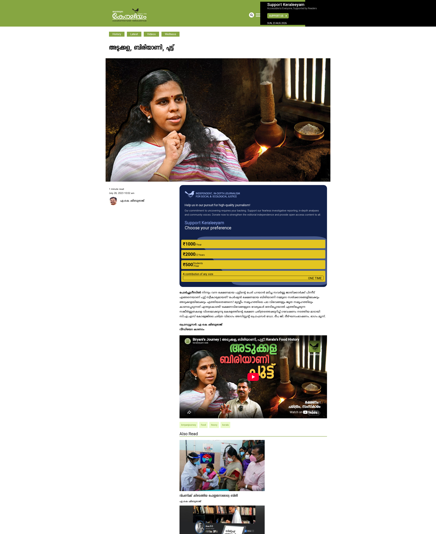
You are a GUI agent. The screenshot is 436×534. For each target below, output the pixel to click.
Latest (134, 34)
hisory (214, 425)
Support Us (276, 15)
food (203, 425)
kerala (225, 425)
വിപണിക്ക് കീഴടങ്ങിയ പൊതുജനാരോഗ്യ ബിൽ (209, 496)
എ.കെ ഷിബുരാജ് (190, 501)
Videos (151, 34)
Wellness (170, 34)
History (116, 34)
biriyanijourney (188, 425)
